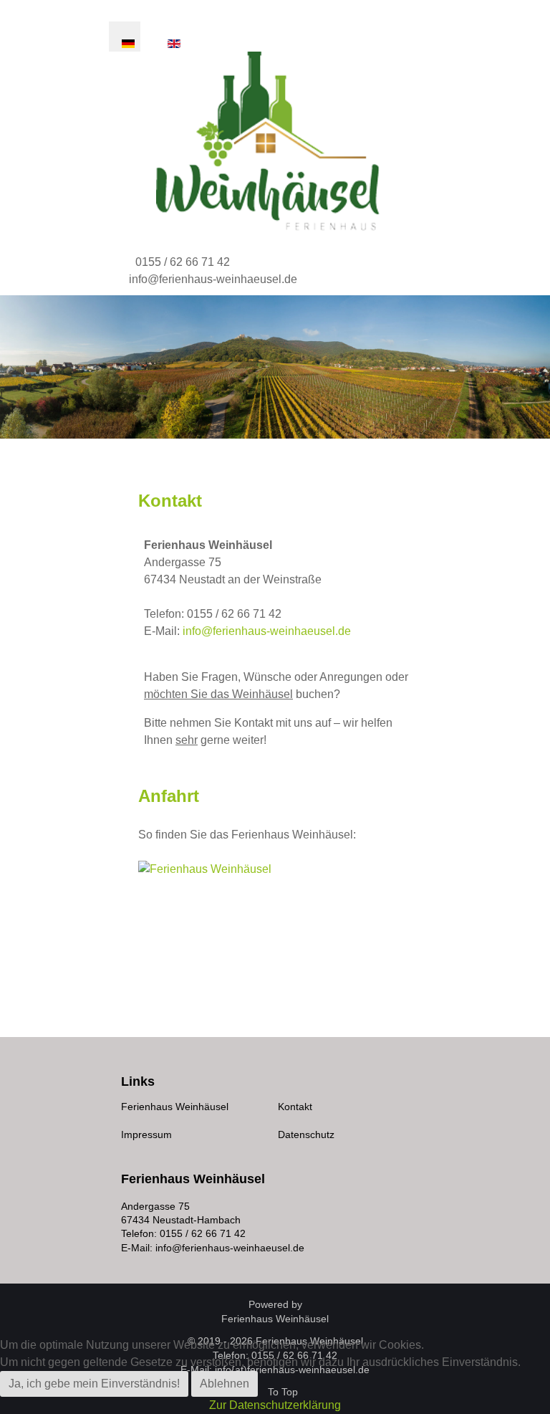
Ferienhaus (275, 1319)
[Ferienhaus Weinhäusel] (276, 141)
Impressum (146, 1134)
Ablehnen (224, 1383)
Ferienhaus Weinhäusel (174, 1106)
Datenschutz (306, 1134)
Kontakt (295, 1106)
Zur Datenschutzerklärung (275, 1405)
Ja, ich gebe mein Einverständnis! (94, 1383)
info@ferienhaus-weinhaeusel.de (213, 279)
